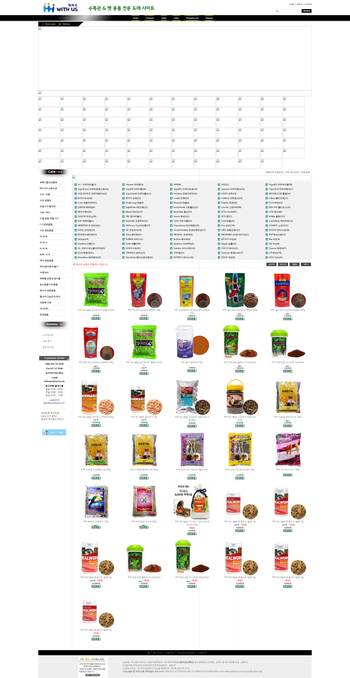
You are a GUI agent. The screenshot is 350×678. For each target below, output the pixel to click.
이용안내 (202, 652)
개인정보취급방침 (186, 652)
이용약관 (169, 652)
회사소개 (157, 652)
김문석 (172, 665)
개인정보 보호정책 (142, 665)
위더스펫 (140, 671)
